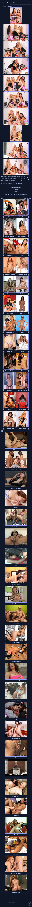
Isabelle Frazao (16, 584)
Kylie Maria (16, 450)
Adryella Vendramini (14, 176)
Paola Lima (12, 180)
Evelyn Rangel (16, 892)
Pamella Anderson (22, 274)
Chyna (22, 332)
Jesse (22, 351)
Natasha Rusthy (9, 371)
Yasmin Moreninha (16, 469)
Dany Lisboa (22, 428)
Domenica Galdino (10, 274)
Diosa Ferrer (22, 217)
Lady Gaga (10, 313)
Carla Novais (16, 642)
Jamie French (22, 409)
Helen (16, 565)
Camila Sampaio (22, 294)
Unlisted (16, 546)
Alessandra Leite (7, 178)
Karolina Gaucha (16, 700)
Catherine (16, 623)
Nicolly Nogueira (16, 488)
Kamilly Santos (9, 332)
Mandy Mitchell (22, 390)
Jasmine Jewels (16, 681)
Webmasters (16, 898)
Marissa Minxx (22, 236)
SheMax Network (6, 6)
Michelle (16, 835)
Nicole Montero (16, 527)
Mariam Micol (16, 796)
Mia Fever (9, 390)
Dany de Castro (16, 777)
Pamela (9, 294)
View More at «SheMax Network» (16, 194)
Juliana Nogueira (16, 873)
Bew (22, 255)
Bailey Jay (9, 351)
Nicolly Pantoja (16, 738)
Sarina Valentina (9, 236)
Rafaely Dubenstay (16, 604)
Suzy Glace (16, 854)
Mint (9, 217)
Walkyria (16, 815)
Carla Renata (9, 255)
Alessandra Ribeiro (16, 661)
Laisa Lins (22, 313)
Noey (16, 507)
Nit (22, 371)
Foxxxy (16, 719)
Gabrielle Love (10, 428)
